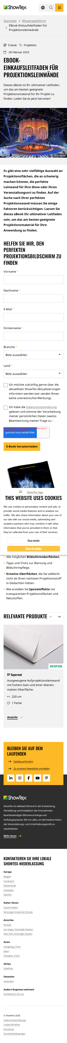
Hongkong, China (12, 946)
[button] (51, 8)
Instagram (19, 778)
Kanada (7, 924)
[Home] (15, 7)
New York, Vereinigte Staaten (18, 933)
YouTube (37, 778)
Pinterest (46, 778)
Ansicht (12, 717)
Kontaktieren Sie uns (14, 993)
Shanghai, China (12, 955)
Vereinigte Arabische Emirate (18, 912)
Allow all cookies (33, 548)
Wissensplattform (34, 21)
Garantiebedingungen (14, 1033)
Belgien (7, 876)
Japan (6, 951)
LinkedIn (10, 778)
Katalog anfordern (23, 761)
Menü (59, 8)
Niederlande (10, 885)
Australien (9, 981)
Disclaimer (9, 1029)
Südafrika (8, 968)
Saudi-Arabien (11, 907)
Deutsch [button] (43, 8)
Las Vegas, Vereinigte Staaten (18, 929)
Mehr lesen (10, 835)
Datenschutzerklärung (41, 407)
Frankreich (9, 881)
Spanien (8, 894)
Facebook (28, 778)
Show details (34, 540)
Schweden (9, 890)
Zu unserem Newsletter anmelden (31, 768)
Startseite (10, 21)
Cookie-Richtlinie (12, 1024)
